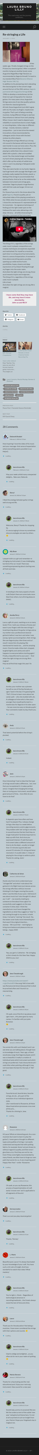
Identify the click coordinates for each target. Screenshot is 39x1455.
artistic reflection (12, 385)
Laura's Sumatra (12, 379)
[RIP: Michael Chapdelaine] (9, 347)
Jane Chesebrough (16, 973)
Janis (11, 774)
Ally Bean (13, 551)
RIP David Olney (9, 415)
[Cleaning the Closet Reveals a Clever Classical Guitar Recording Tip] (25, 345)
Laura (12, 1318)
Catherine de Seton (17, 874)
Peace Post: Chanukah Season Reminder (17, 407)
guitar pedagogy (26, 392)
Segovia (10, 195)
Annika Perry (14, 615)
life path (19, 395)
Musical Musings (22, 379)
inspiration (9, 395)
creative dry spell (26, 389)
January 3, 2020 (9, 38)
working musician (11, 398)
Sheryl (12, 493)
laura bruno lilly (19, 467)
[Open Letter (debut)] (10, 366)
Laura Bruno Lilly (19, 8)
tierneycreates (15, 1209)
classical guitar (10, 389)
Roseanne (13, 1127)
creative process (11, 392)
